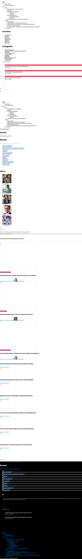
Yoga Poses (9, 10)
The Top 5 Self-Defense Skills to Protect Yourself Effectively (17, 428)
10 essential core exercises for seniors (14, 72)
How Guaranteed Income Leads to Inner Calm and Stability (16, 379)
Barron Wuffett (20, 320)
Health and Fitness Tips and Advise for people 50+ (17, 19)
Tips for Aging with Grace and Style (13, 77)
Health (6, 7)
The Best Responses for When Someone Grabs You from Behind (18, 275)
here (20, 462)
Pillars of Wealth (10, 21)
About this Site (8, 4)
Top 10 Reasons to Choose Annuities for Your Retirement (16, 444)
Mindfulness (12, 14)
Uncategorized (8, 60)
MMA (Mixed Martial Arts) (10, 57)
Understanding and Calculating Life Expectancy (17, 23)
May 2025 (7, 36)
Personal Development (12, 15)
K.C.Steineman (20, 281)
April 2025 (7, 37)
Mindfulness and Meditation (13, 11)
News (3, 6)
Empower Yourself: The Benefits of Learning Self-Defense (16, 395)
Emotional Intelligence (14, 16)
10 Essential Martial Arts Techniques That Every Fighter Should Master (19, 353)
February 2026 (8, 35)
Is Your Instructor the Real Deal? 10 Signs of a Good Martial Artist (18, 413)
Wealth (6, 20)
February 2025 (8, 39)
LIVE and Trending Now (10, 53)
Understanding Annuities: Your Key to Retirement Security (16, 314)
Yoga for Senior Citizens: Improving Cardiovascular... (17, 66)
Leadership (12, 18)
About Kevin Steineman (10, 5)
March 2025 (7, 38)
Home (3, 1)
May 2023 (7, 40)
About (3, 2)
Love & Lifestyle (8, 28)
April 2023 (7, 41)
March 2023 (7, 43)
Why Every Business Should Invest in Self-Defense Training (16, 363)
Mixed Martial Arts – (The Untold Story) (15, 9)
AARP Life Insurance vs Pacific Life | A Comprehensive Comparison (21, 24)
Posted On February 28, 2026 (7, 281)
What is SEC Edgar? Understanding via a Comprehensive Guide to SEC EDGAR (23, 26)
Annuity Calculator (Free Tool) (13, 25)
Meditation (12, 12)
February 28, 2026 (4, 367)
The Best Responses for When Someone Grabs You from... (18, 512)
